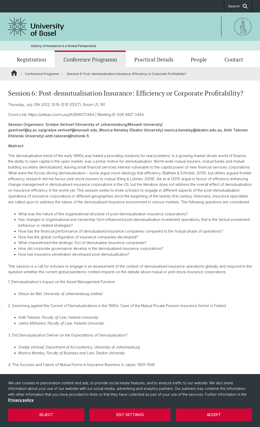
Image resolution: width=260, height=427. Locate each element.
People (199, 59)
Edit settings (130, 415)
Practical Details (153, 59)
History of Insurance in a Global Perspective (63, 46)
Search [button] (234, 6)
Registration (31, 59)
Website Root (14, 73)
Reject (46, 415)
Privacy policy (21, 400)
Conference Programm (90, 59)
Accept (214, 415)
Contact (233, 59)
